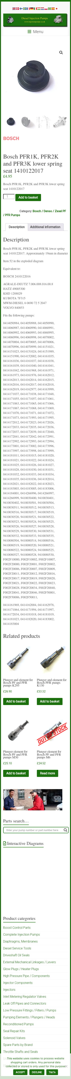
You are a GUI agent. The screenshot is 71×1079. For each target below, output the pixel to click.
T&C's (52, 1072)
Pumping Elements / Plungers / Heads (29, 1017)
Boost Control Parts (17, 928)
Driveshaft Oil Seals (16, 955)
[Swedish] (25, 8)
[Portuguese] (49, 8)
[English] (14, 8)
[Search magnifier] (65, 830)
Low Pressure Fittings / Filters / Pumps (29, 1010)
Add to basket (28, 197)
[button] (61, 52)
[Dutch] (42, 8)
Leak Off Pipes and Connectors (24, 1003)
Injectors (9, 990)
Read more (47, 773)
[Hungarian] (39, 8)
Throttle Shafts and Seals (20, 1052)
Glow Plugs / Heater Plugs (21, 969)
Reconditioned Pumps (18, 1024)
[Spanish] (53, 8)
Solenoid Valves (14, 1038)
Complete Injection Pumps (21, 934)
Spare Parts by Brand (18, 1045)
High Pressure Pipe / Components (26, 976)
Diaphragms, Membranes (20, 941)
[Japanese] (57, 8)
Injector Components (18, 983)
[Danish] (18, 8)
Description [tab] (17, 227)
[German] (32, 8)
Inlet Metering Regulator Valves (24, 996)
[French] (28, 8)
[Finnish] (21, 8)
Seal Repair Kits (14, 1031)
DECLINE (37, 1072)
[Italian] (35, 8)
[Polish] (46, 8)
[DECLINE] (66, 1066)
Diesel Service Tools (17, 948)
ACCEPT (20, 1072)
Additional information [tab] (45, 227)
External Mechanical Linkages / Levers (29, 962)
